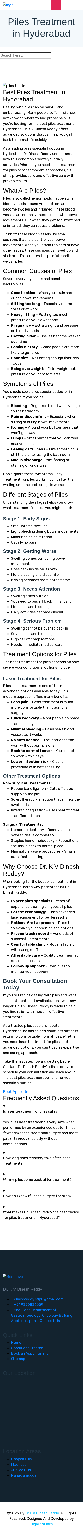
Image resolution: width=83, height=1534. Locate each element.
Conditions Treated (27, 1348)
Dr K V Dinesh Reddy (42, 1513)
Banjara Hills (21, 1459)
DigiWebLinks (41, 1524)
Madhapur (19, 1464)
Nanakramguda (23, 1475)
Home (16, 1342)
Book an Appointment (29, 1353)
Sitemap (18, 1359)
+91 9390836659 (28, 1304)
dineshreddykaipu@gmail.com (39, 1299)
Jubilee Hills (21, 1470)
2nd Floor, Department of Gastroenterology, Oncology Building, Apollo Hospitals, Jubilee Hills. (42, 1315)
